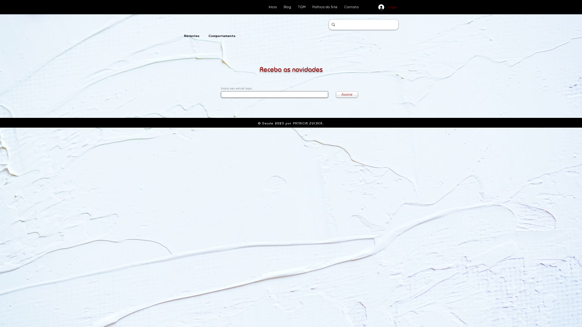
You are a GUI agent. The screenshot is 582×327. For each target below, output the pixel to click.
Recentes (191, 36)
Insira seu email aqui (236, 88)
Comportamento (222, 36)
